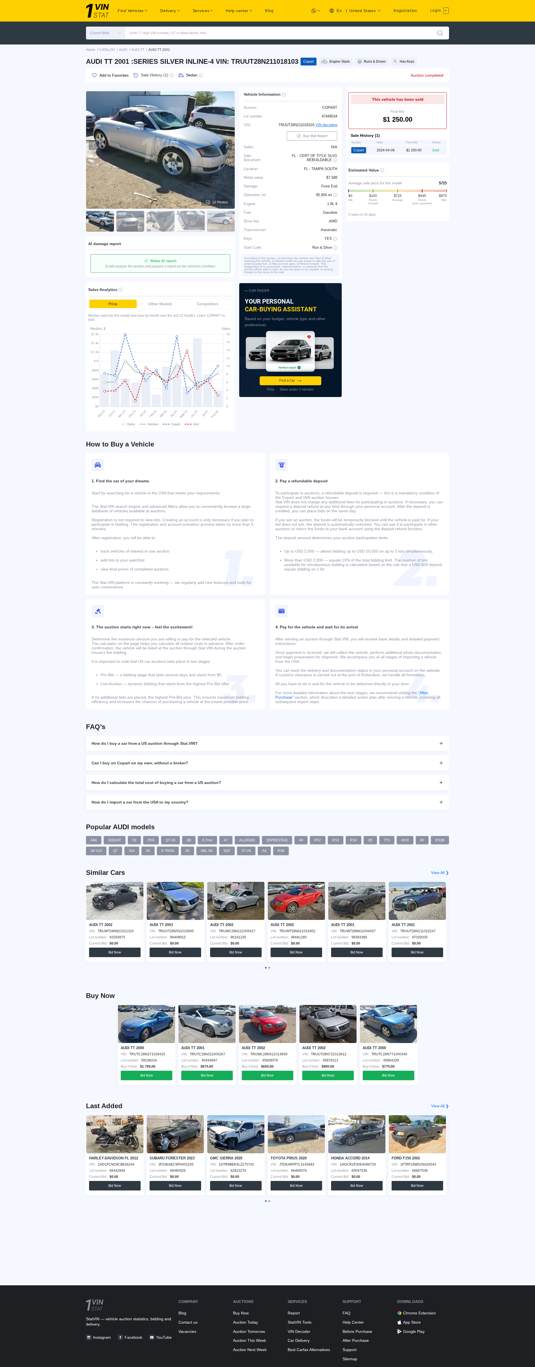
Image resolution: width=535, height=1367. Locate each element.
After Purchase (356, 1340)
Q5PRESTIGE (277, 840)
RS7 (317, 840)
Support (350, 1349)
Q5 (370, 840)
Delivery (168, 10)
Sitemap (350, 1359)
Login (436, 10)
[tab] (266, 968)
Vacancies (187, 1331)
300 (132, 851)
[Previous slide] (94, 145)
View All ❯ (440, 872)
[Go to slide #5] (221, 221)
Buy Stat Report (315, 136)
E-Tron (207, 840)
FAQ (346, 1313)
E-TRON (167, 851)
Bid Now (114, 952)
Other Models (160, 304)
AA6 (93, 840)
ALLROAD (247, 840)
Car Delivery (299, 1340)
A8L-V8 (206, 851)
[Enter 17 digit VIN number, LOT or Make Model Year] (440, 33)
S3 (134, 840)
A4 (264, 851)
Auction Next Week (250, 1349)
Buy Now (241, 1313)
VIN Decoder (299, 1331)
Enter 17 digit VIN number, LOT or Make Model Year (167, 33)
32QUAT (114, 840)
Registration (405, 10)
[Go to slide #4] (191, 221)
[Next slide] (227, 145)
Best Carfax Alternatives (309, 1349)
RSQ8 (440, 840)
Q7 (115, 851)
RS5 (151, 840)
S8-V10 (96, 851)
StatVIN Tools (299, 1322)
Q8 (189, 840)
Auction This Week (249, 1340)
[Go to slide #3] (160, 221)
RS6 (281, 851)
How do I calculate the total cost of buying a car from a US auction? (156, 782)
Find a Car (287, 380)
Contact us (187, 1322)
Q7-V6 (170, 840)
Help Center (353, 1322)
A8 (301, 840)
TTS (387, 840)
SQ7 (227, 851)
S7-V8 (246, 851)
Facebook (133, 1337)
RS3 (335, 840)
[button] (105, 33)
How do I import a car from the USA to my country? (140, 802)
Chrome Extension (419, 1313)
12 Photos (220, 202)
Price (112, 304)
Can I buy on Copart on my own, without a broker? (140, 763)
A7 (226, 840)
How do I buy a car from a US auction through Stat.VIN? (145, 743)
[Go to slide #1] (100, 221)
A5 (148, 851)
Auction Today (245, 1322)
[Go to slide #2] (130, 221)
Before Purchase (357, 1331)
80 (422, 840)
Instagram (102, 1337)
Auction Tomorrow (249, 1331)
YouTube (164, 1337)
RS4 (353, 840)
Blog (269, 10)
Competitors (207, 304)
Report (294, 1313)
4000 (405, 840)
